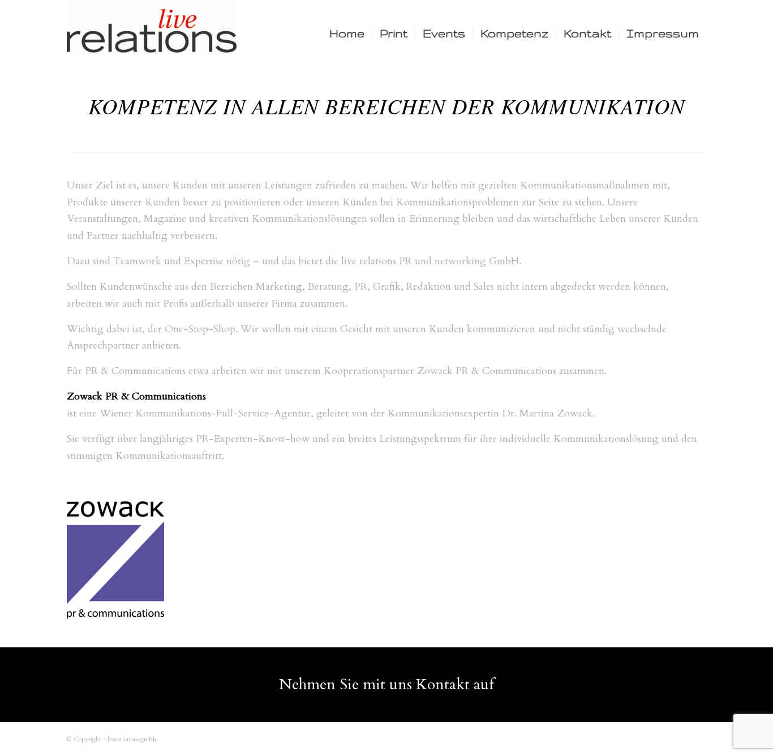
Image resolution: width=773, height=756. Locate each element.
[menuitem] (347, 33)
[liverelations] (152, 33)
